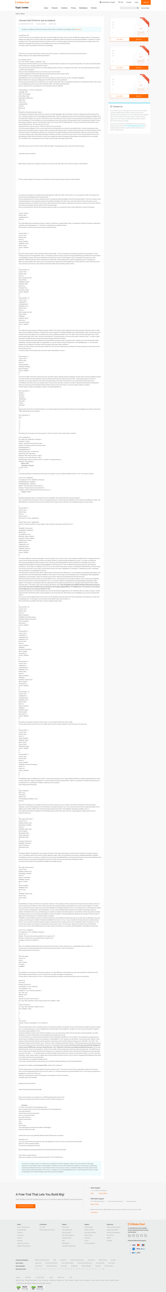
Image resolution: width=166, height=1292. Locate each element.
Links (70, 1277)
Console (128, 2)
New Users (112, 1263)
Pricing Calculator (89, 1243)
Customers (20, 1235)
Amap (92, 1280)
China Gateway (66, 1232)
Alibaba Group (20, 1280)
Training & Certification (69, 1246)
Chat (92, 1193)
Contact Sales (145, 8)
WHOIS (109, 1238)
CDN (54, 1260)
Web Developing (86, 1266)
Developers (74, 1266)
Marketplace (83, 8)
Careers (18, 1277)
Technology (65, 1227)
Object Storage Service (77, 1260)
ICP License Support (68, 1235)
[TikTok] (145, 1235)
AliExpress (53, 1280)
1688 (66, 1280)
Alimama (71, 1280)
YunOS (81, 1280)
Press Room (110, 1235)
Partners (94, 8)
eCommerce (91, 1260)
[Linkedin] (133, 1235)
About (46, 8)
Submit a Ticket (89, 1230)
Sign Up (146, 2)
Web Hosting (103, 1260)
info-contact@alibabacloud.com (134, 126)
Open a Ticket (95, 1204)
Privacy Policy (40, 1277)
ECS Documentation (51, 1263)
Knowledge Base (67, 1230)
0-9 (103, 1269)
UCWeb (97, 1280)
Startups (19, 1240)
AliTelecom (87, 1280)
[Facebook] (129, 1235)
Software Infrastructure (85, 1263)
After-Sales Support (90, 1232)
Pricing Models (21, 1230)
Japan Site (38, 1263)
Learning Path (100, 1263)
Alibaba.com (60, 1280)
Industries (64, 1266)
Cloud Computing (51, 1266)
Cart (122, 2)
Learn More (120, 39)
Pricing (73, 8)
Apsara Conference (23, 1243)
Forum (86, 1240)
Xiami (107, 1280)
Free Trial (42, 1227)
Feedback (87, 1238)
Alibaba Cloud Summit (23, 1246)
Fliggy (76, 1280)
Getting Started (66, 1238)
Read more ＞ (78, 29)
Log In (136, 2)
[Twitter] (137, 1235)
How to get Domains (67, 1263)
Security (113, 1260)
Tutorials (97, 1266)
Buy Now (138, 39)
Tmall (39, 1280)
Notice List (61, 1277)
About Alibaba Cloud (23, 1227)
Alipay (117, 1280)
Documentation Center (113, 1227)
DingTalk (112, 1280)
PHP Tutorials (109, 1266)
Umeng (102, 1280)
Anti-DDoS (63, 1260)
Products (55, 8)
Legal (51, 1277)
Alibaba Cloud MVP (112, 1230)
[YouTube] (141, 1235)
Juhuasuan (45, 1280)
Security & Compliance (113, 1232)
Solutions (64, 8)
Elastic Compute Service (42, 1260)
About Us (28, 1277)
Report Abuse (88, 1235)
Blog (63, 1240)
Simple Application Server (47, 1230)
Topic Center (38, 1266)
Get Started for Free (25, 1206)
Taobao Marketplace (31, 1280)
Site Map (109, 1240)
